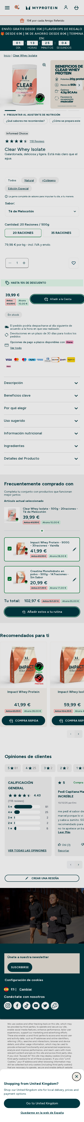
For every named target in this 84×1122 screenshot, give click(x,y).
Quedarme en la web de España (42, 1112)
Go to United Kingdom (42, 1103)
